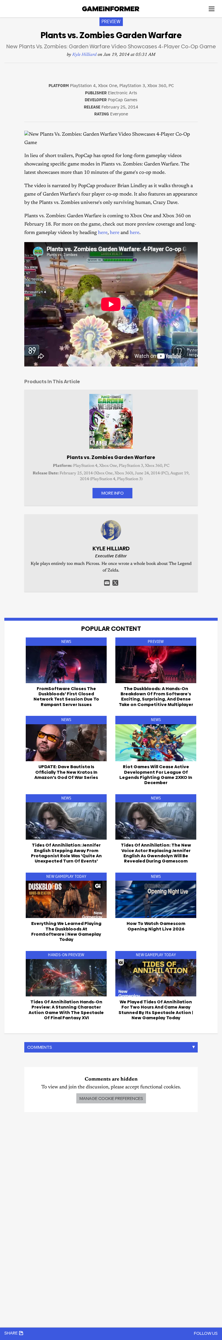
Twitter (115, 583)
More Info (112, 493)
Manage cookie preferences (111, 1098)
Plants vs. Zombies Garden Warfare (111, 457)
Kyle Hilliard (84, 55)
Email (107, 583)
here (103, 233)
